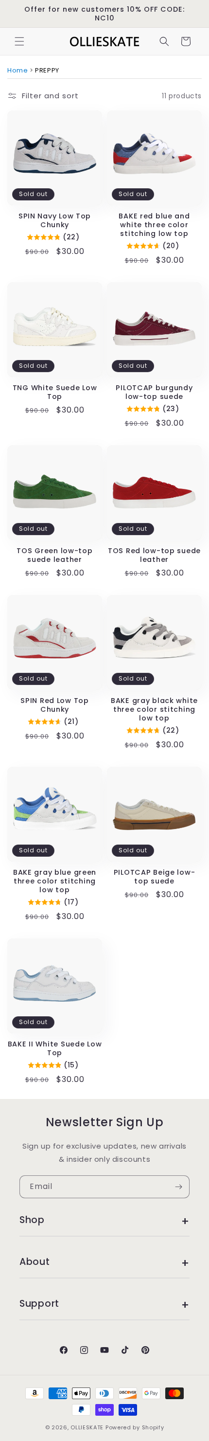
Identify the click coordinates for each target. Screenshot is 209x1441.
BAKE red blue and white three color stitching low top (154, 225)
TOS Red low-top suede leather (154, 555)
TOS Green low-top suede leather (54, 555)
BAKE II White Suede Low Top (55, 1048)
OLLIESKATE (87, 1427)
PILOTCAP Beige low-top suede (154, 876)
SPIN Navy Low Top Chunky (54, 220)
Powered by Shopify (134, 1427)
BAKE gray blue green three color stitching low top (54, 881)
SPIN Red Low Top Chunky (54, 705)
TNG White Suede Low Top (55, 392)
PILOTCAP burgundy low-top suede (154, 392)
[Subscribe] (178, 1186)
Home (17, 70)
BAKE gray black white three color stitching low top (154, 709)
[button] (19, 41)
